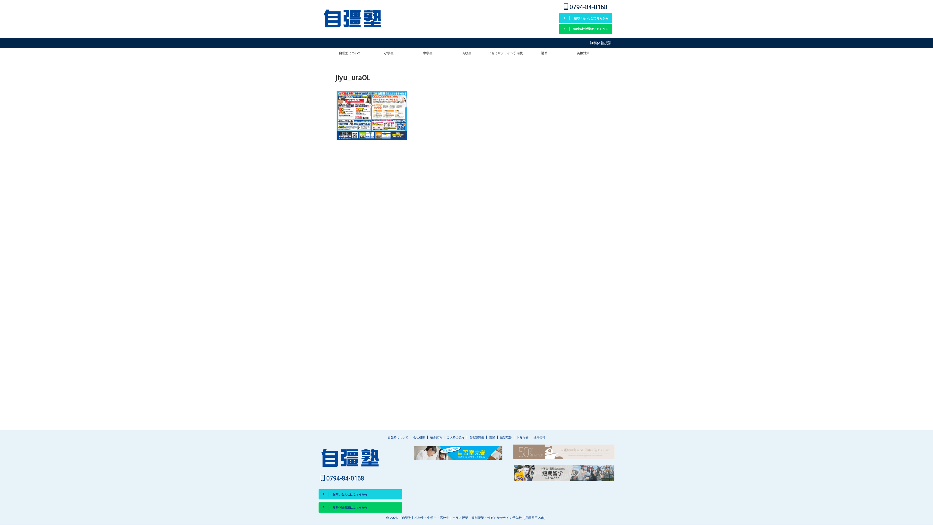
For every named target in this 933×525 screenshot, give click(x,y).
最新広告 (506, 437)
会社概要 (419, 437)
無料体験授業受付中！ (592, 43)
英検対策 (583, 53)
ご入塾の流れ (455, 437)
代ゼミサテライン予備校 (505, 53)
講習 (544, 53)
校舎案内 (436, 437)
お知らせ (522, 437)
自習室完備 (476, 437)
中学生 (427, 53)
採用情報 (539, 437)
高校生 (466, 53)
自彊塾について (350, 53)
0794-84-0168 (587, 7)
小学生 (389, 53)
